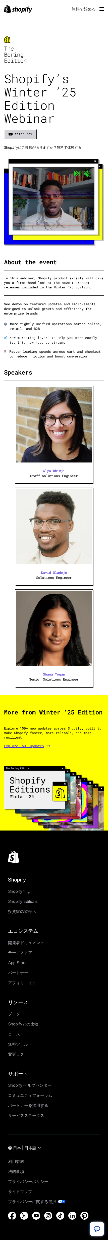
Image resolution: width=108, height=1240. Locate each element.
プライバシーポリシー (28, 1181)
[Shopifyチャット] (97, 1229)
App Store (17, 962)
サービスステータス (26, 1115)
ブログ (14, 1013)
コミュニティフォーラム (30, 1095)
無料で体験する (69, 147)
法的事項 (16, 1171)
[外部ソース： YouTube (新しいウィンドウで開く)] (36, 1216)
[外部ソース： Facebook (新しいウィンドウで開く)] (12, 1216)
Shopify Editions (23, 901)
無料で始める (84, 9)
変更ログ (16, 1054)
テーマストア (20, 952)
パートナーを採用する (28, 1105)
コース (14, 1034)
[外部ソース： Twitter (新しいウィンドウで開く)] (24, 1216)
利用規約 (16, 1161)
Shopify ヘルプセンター (29, 1085)
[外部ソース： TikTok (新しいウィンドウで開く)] (60, 1216)
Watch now (23, 134)
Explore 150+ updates (24, 746)
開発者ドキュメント (26, 942)
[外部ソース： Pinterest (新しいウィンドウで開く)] (84, 1216)
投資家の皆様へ (22, 911)
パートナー (18, 972)
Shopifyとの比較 (23, 1023)
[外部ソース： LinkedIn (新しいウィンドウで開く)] (72, 1216)
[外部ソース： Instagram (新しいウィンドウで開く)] (48, 1216)
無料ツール (18, 1044)
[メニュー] (102, 9)
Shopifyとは (19, 891)
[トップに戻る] (13, 857)
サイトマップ (20, 1191)
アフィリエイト (22, 982)
